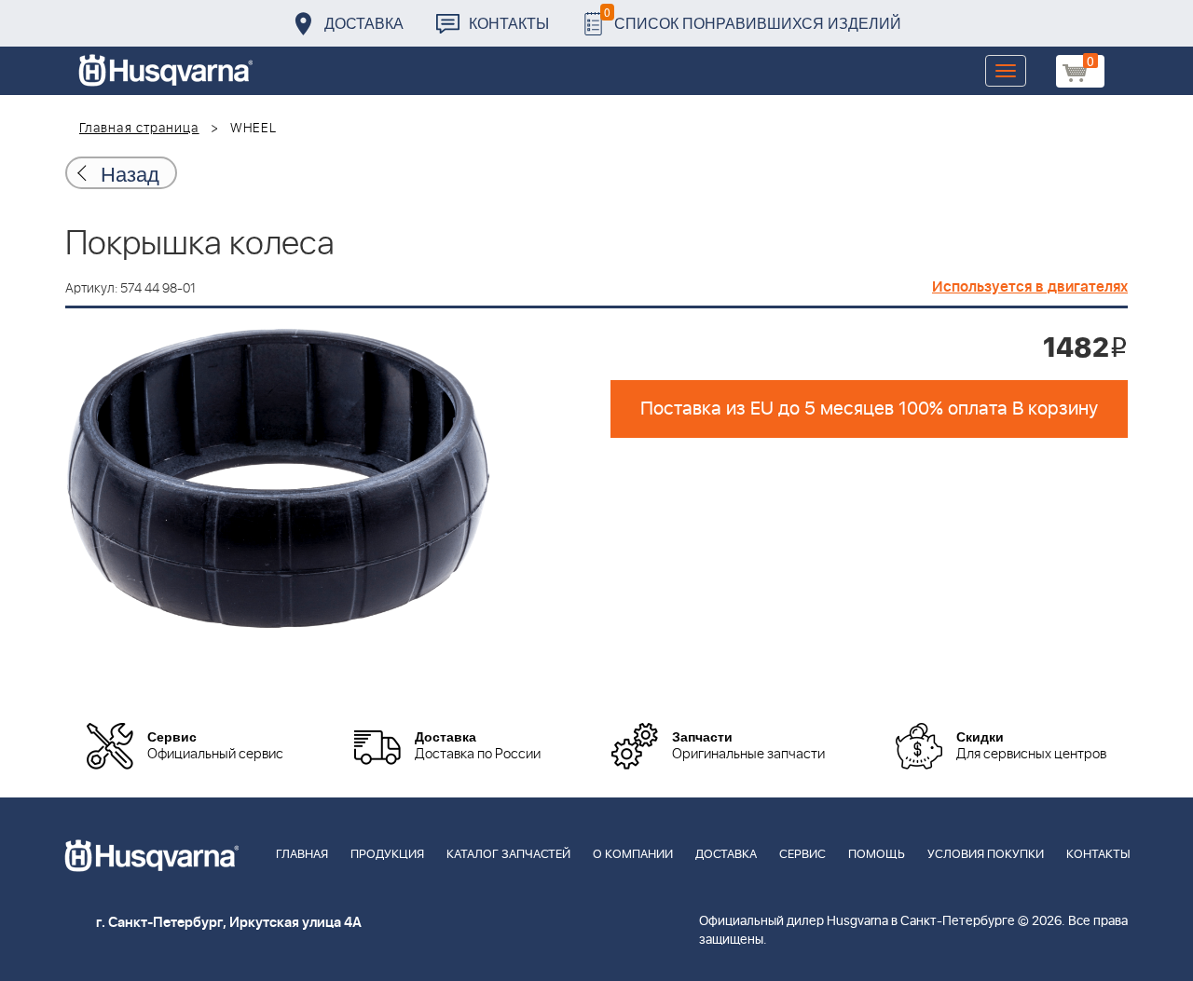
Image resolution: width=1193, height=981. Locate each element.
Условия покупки (985, 855)
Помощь (876, 855)
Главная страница (139, 128)
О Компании (633, 855)
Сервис (802, 855)
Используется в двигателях (1030, 287)
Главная (302, 855)
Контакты (509, 23)
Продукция (387, 855)
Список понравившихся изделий (752, 18)
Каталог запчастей (508, 855)
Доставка (364, 23)
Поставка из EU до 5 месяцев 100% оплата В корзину (869, 409)
